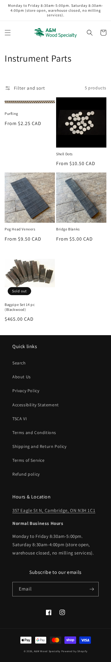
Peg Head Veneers (20, 229)
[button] (7, 32)
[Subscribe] (91, 589)
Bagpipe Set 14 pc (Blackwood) (20, 307)
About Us (21, 377)
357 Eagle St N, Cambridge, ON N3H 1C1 (53, 510)
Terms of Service (28, 460)
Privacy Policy (25, 390)
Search (19, 363)
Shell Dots (64, 154)
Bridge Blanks (68, 229)
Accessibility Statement (35, 405)
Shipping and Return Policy (39, 446)
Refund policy (26, 474)
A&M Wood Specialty (47, 651)
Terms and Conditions (34, 432)
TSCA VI (19, 418)
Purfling (11, 113)
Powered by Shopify (74, 651)
